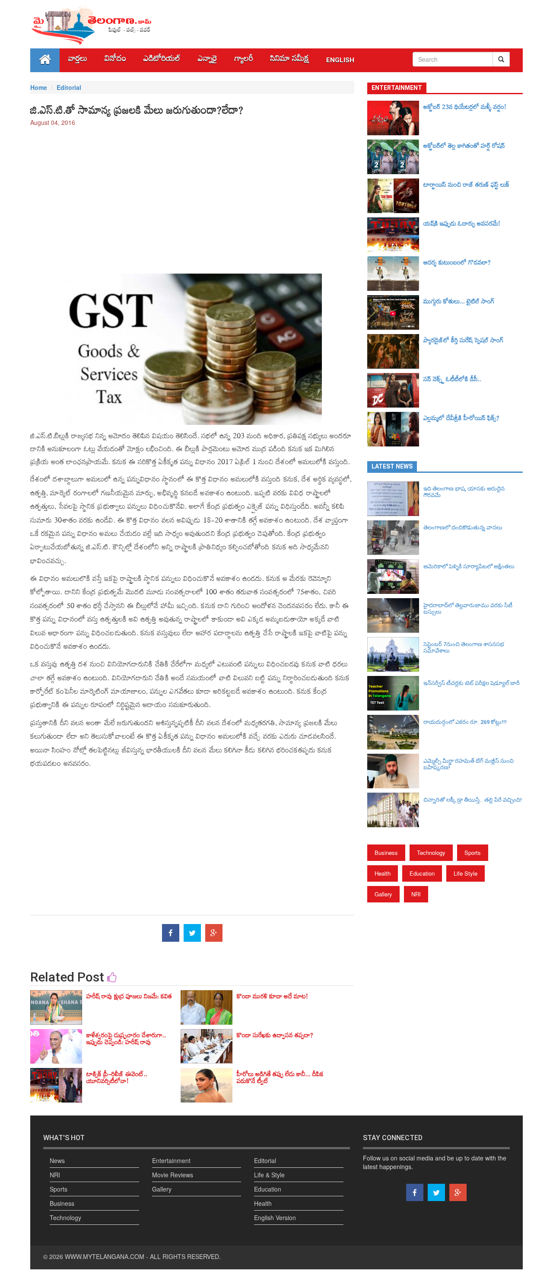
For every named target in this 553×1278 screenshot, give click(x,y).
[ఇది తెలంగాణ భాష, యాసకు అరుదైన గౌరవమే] (395, 498)
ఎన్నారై (207, 60)
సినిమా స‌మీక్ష (289, 60)
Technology (431, 852)
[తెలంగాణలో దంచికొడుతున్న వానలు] (395, 537)
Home (38, 87)
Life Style (465, 873)
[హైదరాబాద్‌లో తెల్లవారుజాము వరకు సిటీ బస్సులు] (395, 615)
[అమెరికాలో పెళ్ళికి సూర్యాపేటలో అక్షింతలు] (395, 576)
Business (386, 852)
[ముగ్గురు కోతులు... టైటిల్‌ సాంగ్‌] (395, 312)
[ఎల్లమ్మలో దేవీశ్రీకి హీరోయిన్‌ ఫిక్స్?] (395, 429)
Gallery (383, 894)
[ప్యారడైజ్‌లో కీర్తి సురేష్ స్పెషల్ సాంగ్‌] (395, 351)
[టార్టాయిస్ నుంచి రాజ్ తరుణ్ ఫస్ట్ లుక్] (395, 195)
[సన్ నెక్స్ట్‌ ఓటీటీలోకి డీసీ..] (395, 390)
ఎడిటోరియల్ (162, 60)
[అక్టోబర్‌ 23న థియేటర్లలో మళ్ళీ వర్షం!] (395, 118)
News (57, 1160)
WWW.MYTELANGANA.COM (104, 1256)
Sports (472, 852)
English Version (275, 1217)
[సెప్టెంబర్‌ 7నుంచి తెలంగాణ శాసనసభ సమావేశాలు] (395, 654)
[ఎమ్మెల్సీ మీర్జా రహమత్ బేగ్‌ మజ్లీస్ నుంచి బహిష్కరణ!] (395, 771)
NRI (416, 894)
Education (422, 873)
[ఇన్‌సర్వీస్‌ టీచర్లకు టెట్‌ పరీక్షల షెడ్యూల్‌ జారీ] (395, 693)
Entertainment (171, 1160)
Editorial (69, 87)
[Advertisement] (192, 195)
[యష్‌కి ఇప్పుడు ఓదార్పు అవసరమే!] (395, 234)
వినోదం (115, 60)
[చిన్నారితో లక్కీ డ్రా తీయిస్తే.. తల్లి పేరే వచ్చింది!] (395, 810)
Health (383, 873)
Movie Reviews (172, 1174)
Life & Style (269, 1174)
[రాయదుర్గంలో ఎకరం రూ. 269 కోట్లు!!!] (395, 732)
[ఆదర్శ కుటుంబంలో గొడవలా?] (395, 273)
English (340, 60)
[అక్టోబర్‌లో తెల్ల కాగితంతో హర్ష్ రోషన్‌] (395, 157)
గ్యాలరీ (244, 60)
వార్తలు (77, 60)
